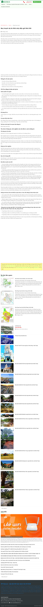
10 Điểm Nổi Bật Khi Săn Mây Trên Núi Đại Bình (9, 571)
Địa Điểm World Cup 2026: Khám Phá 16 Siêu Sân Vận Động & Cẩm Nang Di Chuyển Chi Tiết (18, 544)
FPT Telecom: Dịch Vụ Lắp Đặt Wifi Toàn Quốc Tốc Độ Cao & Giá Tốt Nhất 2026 (15, 560)
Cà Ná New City (18, 325)
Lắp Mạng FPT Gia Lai (27, 587)
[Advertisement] (21, 15)
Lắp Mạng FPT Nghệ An (27, 591)
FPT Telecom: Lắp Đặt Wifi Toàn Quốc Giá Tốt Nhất (15, 4)
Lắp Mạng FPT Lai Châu (26, 590)
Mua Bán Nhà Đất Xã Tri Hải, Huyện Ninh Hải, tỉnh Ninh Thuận (26, 384)
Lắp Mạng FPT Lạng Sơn (5, 591)
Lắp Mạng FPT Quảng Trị (6, 587)
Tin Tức (30, 4)
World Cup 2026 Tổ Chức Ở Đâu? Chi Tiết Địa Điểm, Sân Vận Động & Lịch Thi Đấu (16, 546)
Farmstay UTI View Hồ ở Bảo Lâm (7, 574)
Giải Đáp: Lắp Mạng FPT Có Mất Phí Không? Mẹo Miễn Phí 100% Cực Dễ (14, 549)
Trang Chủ (3, 4)
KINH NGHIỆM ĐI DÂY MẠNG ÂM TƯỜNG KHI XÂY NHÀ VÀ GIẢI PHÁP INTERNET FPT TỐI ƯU (18, 555)
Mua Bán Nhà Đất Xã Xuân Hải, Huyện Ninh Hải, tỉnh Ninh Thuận (27, 403)
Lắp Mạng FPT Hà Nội (14, 590)
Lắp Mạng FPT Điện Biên (33, 590)
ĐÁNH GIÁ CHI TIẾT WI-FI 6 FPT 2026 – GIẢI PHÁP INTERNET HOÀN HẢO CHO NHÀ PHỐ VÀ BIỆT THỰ (20, 558)
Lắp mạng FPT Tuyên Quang (6, 593)
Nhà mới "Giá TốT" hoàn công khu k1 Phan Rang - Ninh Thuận (26, 345)
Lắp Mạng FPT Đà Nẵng (13, 587)
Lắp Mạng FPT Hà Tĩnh (33, 591)
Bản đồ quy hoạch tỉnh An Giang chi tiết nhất (23, 290)
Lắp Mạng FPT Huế (20, 590)
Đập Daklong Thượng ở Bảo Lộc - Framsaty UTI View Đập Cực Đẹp (13, 569)
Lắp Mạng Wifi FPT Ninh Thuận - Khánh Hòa (9, 562)
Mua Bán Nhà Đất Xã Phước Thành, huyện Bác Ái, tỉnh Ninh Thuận (27, 489)
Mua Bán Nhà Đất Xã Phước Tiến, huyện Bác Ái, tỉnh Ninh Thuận (27, 471)
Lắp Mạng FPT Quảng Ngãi (19, 587)
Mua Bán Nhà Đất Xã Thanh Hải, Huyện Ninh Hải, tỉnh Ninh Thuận (27, 374)
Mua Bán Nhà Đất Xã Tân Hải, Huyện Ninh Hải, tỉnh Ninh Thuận (26, 363)
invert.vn (15, 605)
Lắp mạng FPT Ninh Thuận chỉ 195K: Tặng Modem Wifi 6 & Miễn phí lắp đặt (14, 551)
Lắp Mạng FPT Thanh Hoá (19, 591)
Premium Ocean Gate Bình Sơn (21, 335)
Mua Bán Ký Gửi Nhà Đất (5, 6)
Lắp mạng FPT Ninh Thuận (13, 593)
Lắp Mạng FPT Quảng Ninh (12, 591)
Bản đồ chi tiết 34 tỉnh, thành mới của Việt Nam (9, 564)
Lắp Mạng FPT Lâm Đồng (33, 587)
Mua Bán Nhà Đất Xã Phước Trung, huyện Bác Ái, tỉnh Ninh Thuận (27, 450)
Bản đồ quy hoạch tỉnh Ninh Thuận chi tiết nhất (24, 307)
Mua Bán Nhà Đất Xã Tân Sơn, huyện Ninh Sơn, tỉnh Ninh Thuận (27, 428)
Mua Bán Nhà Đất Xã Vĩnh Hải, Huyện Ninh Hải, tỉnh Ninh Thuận (26, 395)
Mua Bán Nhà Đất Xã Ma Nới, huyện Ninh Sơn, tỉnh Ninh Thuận (26, 414)
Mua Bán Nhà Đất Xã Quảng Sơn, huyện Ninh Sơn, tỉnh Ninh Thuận (27, 460)
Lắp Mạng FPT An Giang (8, 590)
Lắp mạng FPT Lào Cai (21, 593)
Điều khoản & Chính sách (38, 605)
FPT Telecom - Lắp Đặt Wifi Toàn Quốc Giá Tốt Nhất (16, 584)
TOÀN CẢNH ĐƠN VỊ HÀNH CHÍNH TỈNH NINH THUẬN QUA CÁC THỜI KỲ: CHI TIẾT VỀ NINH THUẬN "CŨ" (20, 553)
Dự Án (26, 4)
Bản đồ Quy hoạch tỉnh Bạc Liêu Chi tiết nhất (24, 278)
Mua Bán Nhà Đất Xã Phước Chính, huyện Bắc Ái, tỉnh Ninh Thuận (27, 418)
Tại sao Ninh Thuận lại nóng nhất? (7, 567)
